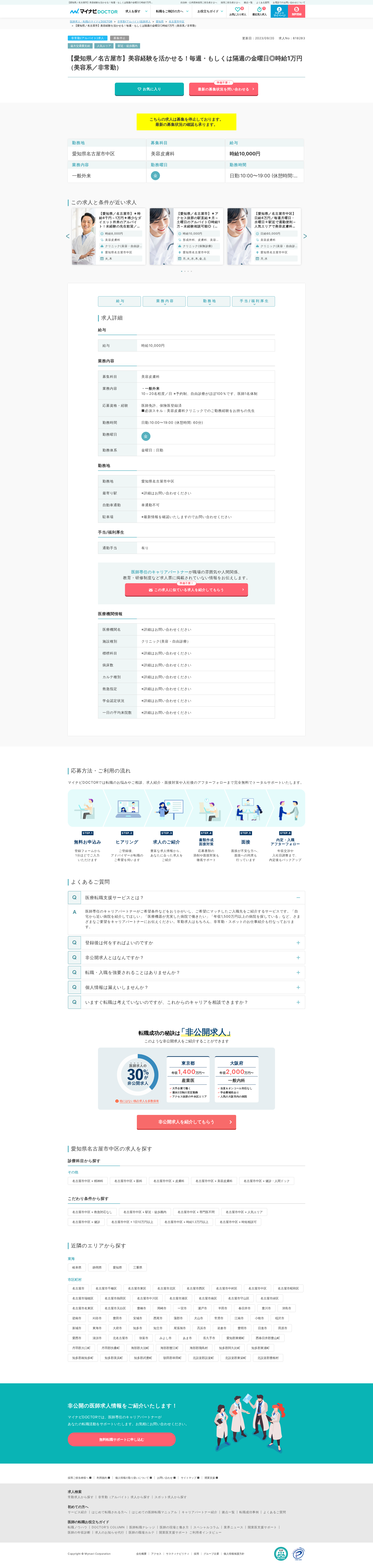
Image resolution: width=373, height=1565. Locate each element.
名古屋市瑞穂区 (82, 1298)
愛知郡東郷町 (235, 1338)
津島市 (286, 1308)
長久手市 (209, 1338)
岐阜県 (76, 1267)
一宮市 (182, 1308)
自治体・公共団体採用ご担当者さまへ (198, 2)
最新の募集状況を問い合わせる (223, 89)
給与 (120, 301)
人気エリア (104, 45)
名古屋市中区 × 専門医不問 (196, 1212)
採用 (196, 1553)
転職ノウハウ (77, 1527)
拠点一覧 (248, 2)
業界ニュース (233, 1527)
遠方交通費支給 (80, 45)
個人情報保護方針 (234, 1553)
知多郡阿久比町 (229, 1348)
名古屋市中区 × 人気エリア (244, 1212)
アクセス (156, 1553)
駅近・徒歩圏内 (128, 45)
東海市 (97, 1328)
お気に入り (152, 89)
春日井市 (245, 1308)
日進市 (262, 1328)
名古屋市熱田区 (115, 1298)
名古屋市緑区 (270, 1298)
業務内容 (165, 301)
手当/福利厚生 (254, 301)
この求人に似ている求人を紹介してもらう (189, 590)
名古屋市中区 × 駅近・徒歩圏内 (144, 1212)
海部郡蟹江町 (169, 1348)
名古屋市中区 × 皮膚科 (168, 1181)
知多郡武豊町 (143, 1358)
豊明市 (242, 1328)
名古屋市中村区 (226, 1288)
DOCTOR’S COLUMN (108, 1527)
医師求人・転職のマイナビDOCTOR (91, 21)
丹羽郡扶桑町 (111, 1348)
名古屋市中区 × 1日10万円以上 (132, 1222)
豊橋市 (141, 1308)
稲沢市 (279, 1318)
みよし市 (166, 1338)
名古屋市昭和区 (288, 1288)
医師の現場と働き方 (174, 1527)
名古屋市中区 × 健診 (86, 1222)
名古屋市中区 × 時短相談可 (238, 1222)
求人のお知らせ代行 (109, 1532)
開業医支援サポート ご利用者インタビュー (190, 1532)
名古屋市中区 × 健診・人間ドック (267, 1181)
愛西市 (76, 1338)
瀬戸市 (202, 1308)
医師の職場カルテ (142, 1532)
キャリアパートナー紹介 (199, 1512)
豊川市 (266, 1308)
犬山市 (198, 1318)
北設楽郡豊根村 (268, 1358)
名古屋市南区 (208, 1298)
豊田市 (117, 1318)
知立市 (158, 1328)
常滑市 (218, 1318)
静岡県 (97, 1267)
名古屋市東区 (137, 1288)
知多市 (137, 1328)
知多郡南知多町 (82, 1358)
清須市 (97, 1338)
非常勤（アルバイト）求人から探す (124, 1497)
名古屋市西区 (196, 1288)
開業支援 (210, 1478)
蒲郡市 (178, 1318)
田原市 (282, 1328)
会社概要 (141, 1553)
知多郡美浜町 (114, 1358)
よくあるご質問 (274, 1512)
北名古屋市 (120, 1338)
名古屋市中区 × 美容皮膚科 (214, 1181)
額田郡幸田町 (172, 1358)
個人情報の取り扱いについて (132, 1478)
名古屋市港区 (178, 1298)
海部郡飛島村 (199, 1348)
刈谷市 (97, 1318)
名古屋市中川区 (147, 1298)
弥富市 (143, 1338)
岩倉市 (221, 1328)
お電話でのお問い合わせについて (289, 2)
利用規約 (102, 1478)
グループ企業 (211, 1553)
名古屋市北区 (166, 1288)
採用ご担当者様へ (78, 1478)
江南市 (239, 1318)
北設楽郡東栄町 (235, 1358)
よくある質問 (262, 2)
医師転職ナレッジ (142, 1527)
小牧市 (259, 1318)
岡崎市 (161, 1308)
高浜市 (201, 1328)
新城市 (76, 1328)
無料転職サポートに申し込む (121, 1439)
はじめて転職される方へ (109, 1512)
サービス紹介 (77, 1512)
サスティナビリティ (177, 1553)
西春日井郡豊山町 (268, 1338)
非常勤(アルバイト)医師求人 (134, 21)
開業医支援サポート (262, 1527)
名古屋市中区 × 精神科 (87, 1181)
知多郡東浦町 (260, 1348)
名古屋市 (78, 1288)
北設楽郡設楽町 (203, 1358)
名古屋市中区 (176, 21)
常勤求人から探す (81, 1497)
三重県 (137, 1267)
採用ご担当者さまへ (230, 2)
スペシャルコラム (206, 1527)
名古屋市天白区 (115, 1308)
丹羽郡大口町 (81, 1348)
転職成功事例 (249, 1512)
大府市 (117, 1328)
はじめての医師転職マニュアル (154, 1512)
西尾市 (158, 1318)
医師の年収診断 (79, 1532)
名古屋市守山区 (238, 1298)
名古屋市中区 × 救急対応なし (92, 1212)
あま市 (187, 1338)
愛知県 (160, 21)
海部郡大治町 (140, 1348)
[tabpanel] (108, 236)
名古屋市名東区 (82, 1308)
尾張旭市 (180, 1328)
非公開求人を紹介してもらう (186, 1121)
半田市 (222, 1308)
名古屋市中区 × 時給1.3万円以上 (186, 1222)
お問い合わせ (165, 1478)
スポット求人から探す (171, 1497)
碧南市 (76, 1318)
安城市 (137, 1318)
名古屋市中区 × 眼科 (128, 1181)
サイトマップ (188, 1478)
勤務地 (210, 301)
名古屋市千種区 (106, 1288)
